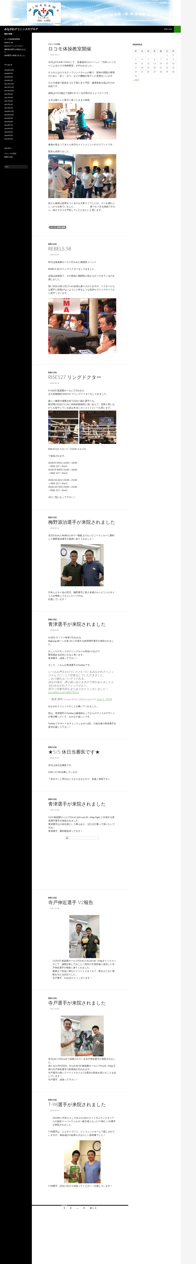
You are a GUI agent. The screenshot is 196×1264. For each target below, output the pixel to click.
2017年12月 (9, 84)
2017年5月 (8, 97)
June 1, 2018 (104, 699)
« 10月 (136, 80)
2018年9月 (8, 73)
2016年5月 (8, 128)
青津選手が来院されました (77, 624)
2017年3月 (8, 104)
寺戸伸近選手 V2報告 (70, 902)
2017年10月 (9, 91)
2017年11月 (9, 87)
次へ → (93, 1208)
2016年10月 (9, 115)
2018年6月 (8, 77)
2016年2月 (8, 139)
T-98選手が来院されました (77, 1104)
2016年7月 (8, 125)
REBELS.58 (59, 249)
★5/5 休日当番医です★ (74, 752)
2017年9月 (8, 94)
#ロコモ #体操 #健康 (58, 227)
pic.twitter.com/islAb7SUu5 (63, 692)
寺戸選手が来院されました (77, 1003)
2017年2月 (8, 108)
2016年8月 (8, 122)
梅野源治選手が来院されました (81, 522)
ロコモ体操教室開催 (69, 49)
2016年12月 (9, 111)
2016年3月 (8, 135)
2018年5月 (8, 80)
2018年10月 (9, 70)
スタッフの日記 (54, 44)
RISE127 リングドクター (74, 377)
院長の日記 (168, 29)
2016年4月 (8, 132)
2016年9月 (8, 118)
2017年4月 (8, 101)
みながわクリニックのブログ (21, 29)
